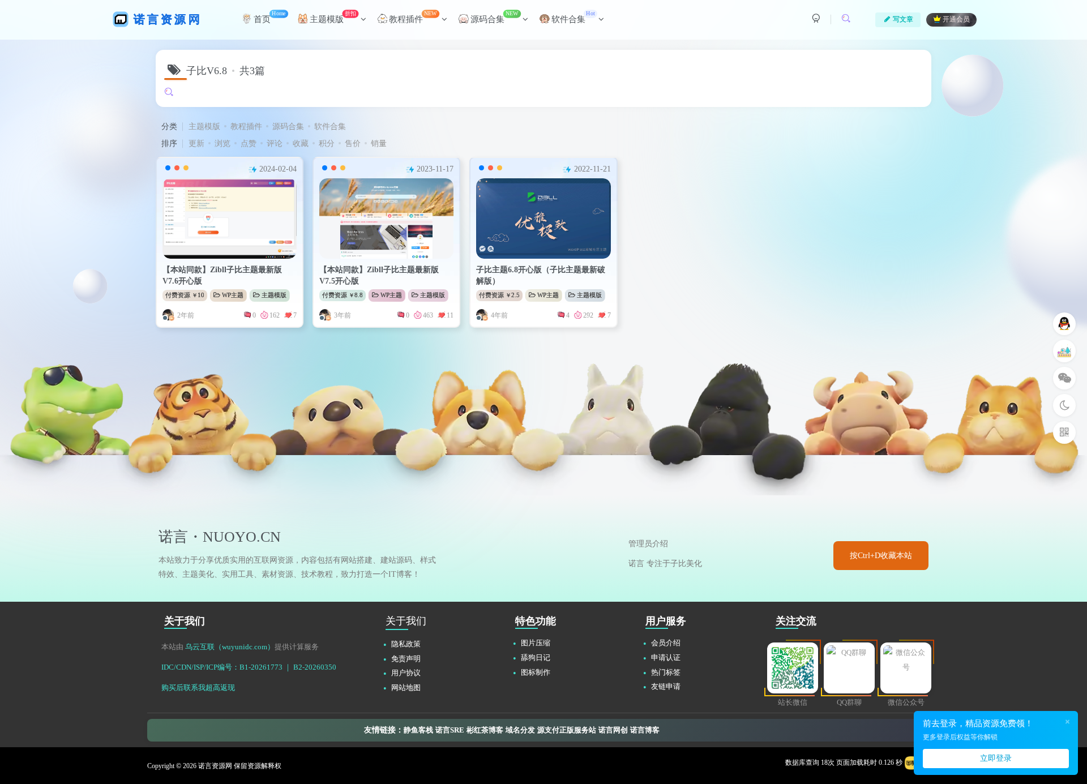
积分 (327, 143)
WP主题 (232, 295)
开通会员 (956, 20)
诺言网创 (613, 730)
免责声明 (406, 658)
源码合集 (288, 126)
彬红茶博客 (485, 730)
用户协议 (406, 673)
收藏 (301, 143)
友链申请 (666, 686)
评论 (275, 143)
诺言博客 (645, 730)
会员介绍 (666, 643)
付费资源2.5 (499, 295)
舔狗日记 (535, 657)
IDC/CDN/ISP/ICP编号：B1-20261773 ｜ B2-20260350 (248, 667)
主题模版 (204, 126)
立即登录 (996, 758)
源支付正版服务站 (566, 730)
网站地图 (406, 687)
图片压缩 (535, 643)
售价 (353, 143)
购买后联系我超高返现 (198, 687)
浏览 (222, 143)
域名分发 (520, 730)
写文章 (903, 19)
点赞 (248, 143)
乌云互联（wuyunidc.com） (230, 646)
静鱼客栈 (418, 730)
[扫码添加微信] (1064, 378)
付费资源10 (184, 295)
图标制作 (535, 672)
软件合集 (330, 126)
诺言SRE (449, 730)
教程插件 (246, 126)
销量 (379, 143)
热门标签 (666, 672)
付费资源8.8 (342, 295)
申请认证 (666, 657)
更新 (196, 143)
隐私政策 (406, 644)
